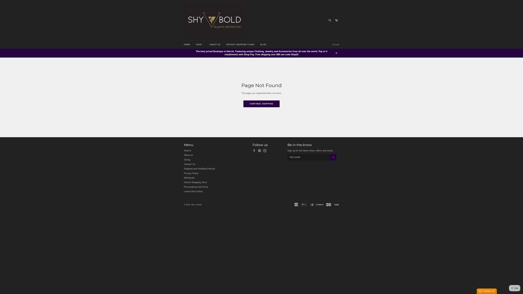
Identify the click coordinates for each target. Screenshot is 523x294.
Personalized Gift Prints (196, 187)
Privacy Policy (191, 173)
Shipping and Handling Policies (199, 168)
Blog (263, 44)
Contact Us (189, 164)
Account (336, 45)
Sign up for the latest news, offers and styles (310, 150)
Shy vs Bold (196, 205)
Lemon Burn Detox (193, 191)
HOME (187, 44)
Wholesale (189, 178)
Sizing (187, 159)
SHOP (199, 44)
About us (188, 155)
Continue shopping (261, 104)
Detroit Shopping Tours (195, 182)
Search (187, 150)
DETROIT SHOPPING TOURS (240, 44)
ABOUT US (215, 44)
